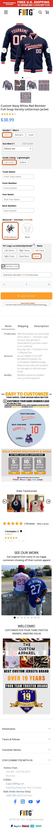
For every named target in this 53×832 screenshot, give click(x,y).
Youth (31, 135)
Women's (19, 135)
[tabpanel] (26, 48)
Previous (4, 50)
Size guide (27, 143)
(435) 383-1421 (14, 795)
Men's (7, 135)
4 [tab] (28, 77)
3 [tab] (26, 77)
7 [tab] (35, 618)
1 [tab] (22, 77)
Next (49, 50)
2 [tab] (24, 77)
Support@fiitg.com (15, 783)
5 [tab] (30, 77)
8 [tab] (38, 618)
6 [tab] (32, 618)
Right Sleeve (24, 250)
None (36, 256)
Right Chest (9, 256)
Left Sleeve (9, 250)
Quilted (23, 162)
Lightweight (9, 162)
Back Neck (24, 256)
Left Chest (39, 250)
